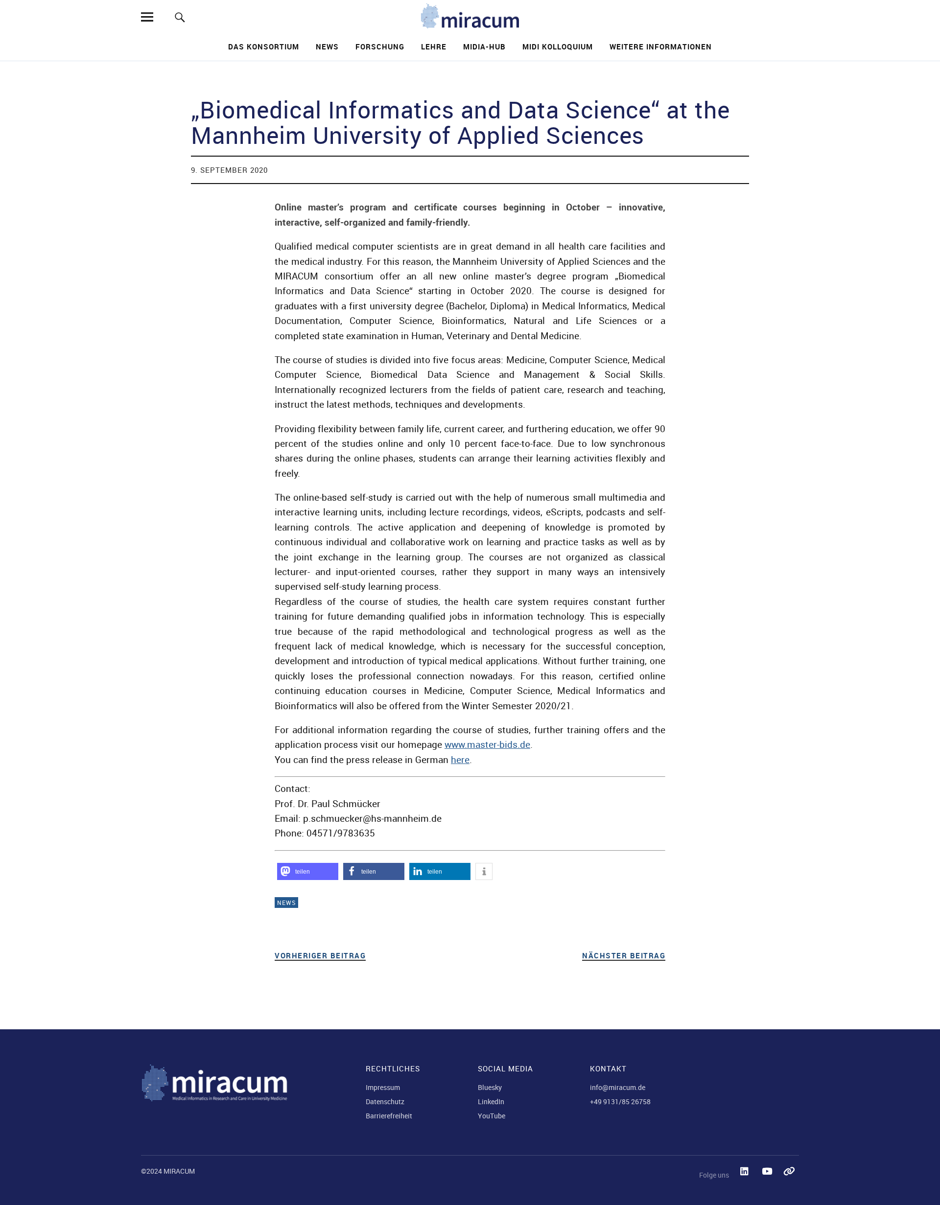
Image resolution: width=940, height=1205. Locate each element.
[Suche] (179, 16)
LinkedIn (491, 1101)
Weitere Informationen (661, 46)
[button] (307, 871)
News (327, 46)
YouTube (491, 1115)
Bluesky (490, 1087)
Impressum (383, 1087)
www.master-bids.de (487, 744)
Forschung (379, 46)
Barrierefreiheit (389, 1115)
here (460, 759)
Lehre (433, 46)
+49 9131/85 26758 (620, 1101)
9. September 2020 (229, 170)
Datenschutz (385, 1101)
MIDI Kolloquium (557, 46)
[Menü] (147, 16)
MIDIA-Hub (484, 46)
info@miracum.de (617, 1087)
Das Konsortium (263, 46)
